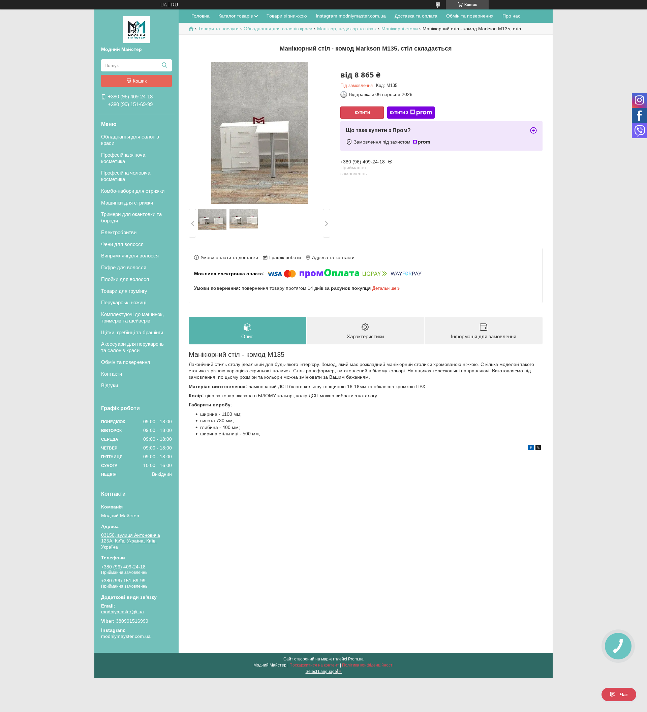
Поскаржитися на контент (314, 665)
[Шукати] (164, 65)
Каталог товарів (235, 16)
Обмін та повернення (125, 362)
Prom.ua (356, 659)
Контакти (111, 374)
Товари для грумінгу (124, 291)
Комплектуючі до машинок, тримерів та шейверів (132, 317)
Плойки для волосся (125, 279)
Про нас (511, 16)
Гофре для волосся (123, 267)
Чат (624, 694)
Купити (362, 113)
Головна (200, 16)
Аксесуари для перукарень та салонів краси (132, 347)
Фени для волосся (122, 244)
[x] (538, 448)
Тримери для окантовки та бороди (131, 217)
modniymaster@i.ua (122, 611)
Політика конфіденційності (368, 665)
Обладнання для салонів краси (130, 140)
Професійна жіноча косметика (123, 158)
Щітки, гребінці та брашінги (132, 332)
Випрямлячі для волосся (130, 255)
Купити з (399, 113)
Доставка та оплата (416, 16)
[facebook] (531, 448)
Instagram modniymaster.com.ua (351, 16)
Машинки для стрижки (127, 203)
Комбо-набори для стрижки (132, 191)
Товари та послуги (218, 28)
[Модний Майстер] (136, 29)
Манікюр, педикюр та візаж (346, 28)
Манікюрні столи (399, 28)
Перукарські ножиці (123, 302)
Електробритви (118, 232)
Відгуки (109, 385)
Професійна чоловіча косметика (125, 176)
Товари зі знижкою (287, 16)
